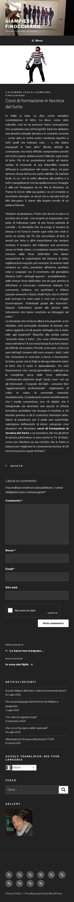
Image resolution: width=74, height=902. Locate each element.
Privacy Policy (13, 893)
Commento (14, 500)
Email (10, 569)
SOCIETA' (17, 466)
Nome (10, 550)
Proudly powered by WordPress (43, 893)
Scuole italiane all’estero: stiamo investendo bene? (36, 690)
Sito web (11, 587)
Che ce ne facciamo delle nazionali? (26, 728)
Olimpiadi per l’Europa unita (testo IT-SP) (29, 739)
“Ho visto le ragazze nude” (21, 717)
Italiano (16, 767)
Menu (39, 40)
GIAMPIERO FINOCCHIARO (22, 24)
